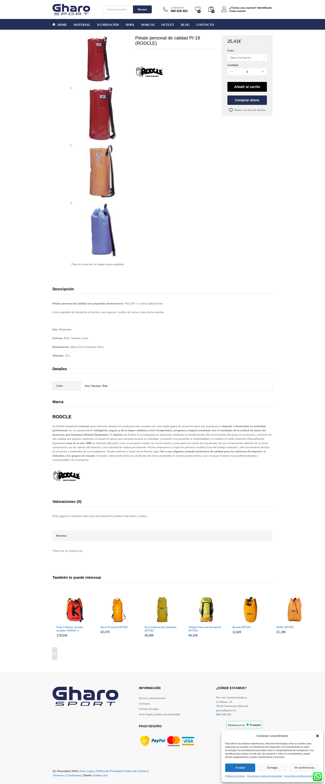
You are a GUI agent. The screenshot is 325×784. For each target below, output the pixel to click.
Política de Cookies (235, 776)
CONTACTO (205, 24)
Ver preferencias (304, 767)
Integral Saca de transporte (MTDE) (204, 629)
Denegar (272, 767)
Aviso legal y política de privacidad (264, 776)
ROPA (130, 24)
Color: (231, 50)
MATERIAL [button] (82, 24)
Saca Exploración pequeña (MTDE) (160, 629)
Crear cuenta (237, 10)
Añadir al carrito (247, 87)
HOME (62, 24)
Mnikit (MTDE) (285, 627)
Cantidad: (233, 65)
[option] (74, 619)
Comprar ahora (247, 100)
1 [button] (54, 650)
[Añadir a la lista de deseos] (82, 621)
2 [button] (54, 656)
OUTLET (167, 24)
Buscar (142, 9)
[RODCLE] (149, 72)
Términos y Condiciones (66, 775)
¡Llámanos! (177, 7)
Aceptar (240, 767)
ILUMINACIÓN (108, 24)
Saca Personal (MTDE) (114, 627)
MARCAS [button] (148, 24)
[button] (317, 736)
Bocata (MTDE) (241, 627)
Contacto (144, 703)
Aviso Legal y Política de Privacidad (101, 771)
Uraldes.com (100, 775)
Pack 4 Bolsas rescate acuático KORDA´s (69, 629)
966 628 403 (223, 714)
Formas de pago (149, 708)
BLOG (185, 24)
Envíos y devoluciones (152, 698)
